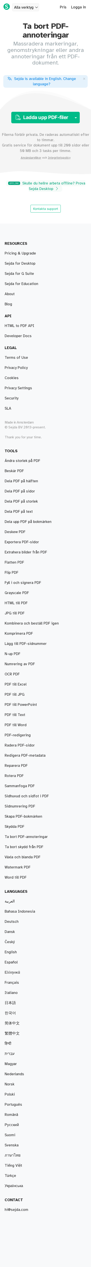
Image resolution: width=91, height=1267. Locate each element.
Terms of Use (16, 358)
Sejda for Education (21, 284)
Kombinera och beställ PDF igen (32, 623)
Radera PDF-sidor (20, 745)
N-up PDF (12, 654)
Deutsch (12, 922)
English (11, 952)
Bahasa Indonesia (20, 912)
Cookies (12, 378)
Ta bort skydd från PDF (24, 847)
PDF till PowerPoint (21, 705)
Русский (12, 1125)
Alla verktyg (24, 7)
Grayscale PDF (17, 593)
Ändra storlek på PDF (22, 461)
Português (13, 1105)
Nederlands (14, 1074)
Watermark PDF (17, 867)
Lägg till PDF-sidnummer (26, 644)
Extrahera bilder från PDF (26, 552)
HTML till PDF (16, 603)
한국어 (10, 1013)
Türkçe (10, 1176)
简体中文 (12, 1023)
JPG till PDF (15, 613)
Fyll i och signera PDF (23, 583)
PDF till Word (16, 725)
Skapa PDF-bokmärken (23, 817)
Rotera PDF (14, 776)
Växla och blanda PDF (22, 857)
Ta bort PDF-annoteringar (26, 837)
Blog (8, 304)
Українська (14, 1186)
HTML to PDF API (19, 326)
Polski (10, 1094)
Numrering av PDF (20, 664)
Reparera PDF (16, 766)
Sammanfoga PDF (20, 786)
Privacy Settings (18, 388)
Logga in (78, 7)
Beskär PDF (14, 471)
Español (11, 962)
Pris (63, 7)
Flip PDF (11, 573)
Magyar (11, 1064)
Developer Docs (18, 336)
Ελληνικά (12, 972)
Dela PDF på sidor (20, 491)
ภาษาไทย (13, 1155)
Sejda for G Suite (19, 274)
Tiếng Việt (13, 1166)
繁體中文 (12, 1033)
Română (11, 1115)
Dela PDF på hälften (21, 481)
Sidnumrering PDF (20, 806)
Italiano (11, 993)
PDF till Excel (16, 684)
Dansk (10, 932)
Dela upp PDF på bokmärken (28, 522)
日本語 (10, 1003)
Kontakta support (45, 209)
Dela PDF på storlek (21, 501)
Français (12, 983)
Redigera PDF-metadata (25, 756)
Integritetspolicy (59, 157)
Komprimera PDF (19, 634)
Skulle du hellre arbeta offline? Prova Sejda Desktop (47, 186)
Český (10, 942)
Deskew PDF (15, 532)
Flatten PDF (14, 562)
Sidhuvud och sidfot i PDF (27, 796)
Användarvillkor (31, 157)
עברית (10, 1054)
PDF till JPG (15, 695)
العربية (10, 901)
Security (11, 398)
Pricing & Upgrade (20, 253)
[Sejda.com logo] (6, 6)
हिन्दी (8, 1044)
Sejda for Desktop (20, 264)
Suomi (10, 1135)
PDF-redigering (18, 735)
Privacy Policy (16, 368)
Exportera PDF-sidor (22, 542)
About (10, 294)
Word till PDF (16, 877)
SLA (8, 408)
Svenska (12, 1145)
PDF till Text (15, 715)
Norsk (9, 1084)
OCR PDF (12, 674)
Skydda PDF (14, 827)
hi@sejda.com (16, 1210)
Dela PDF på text (19, 512)
